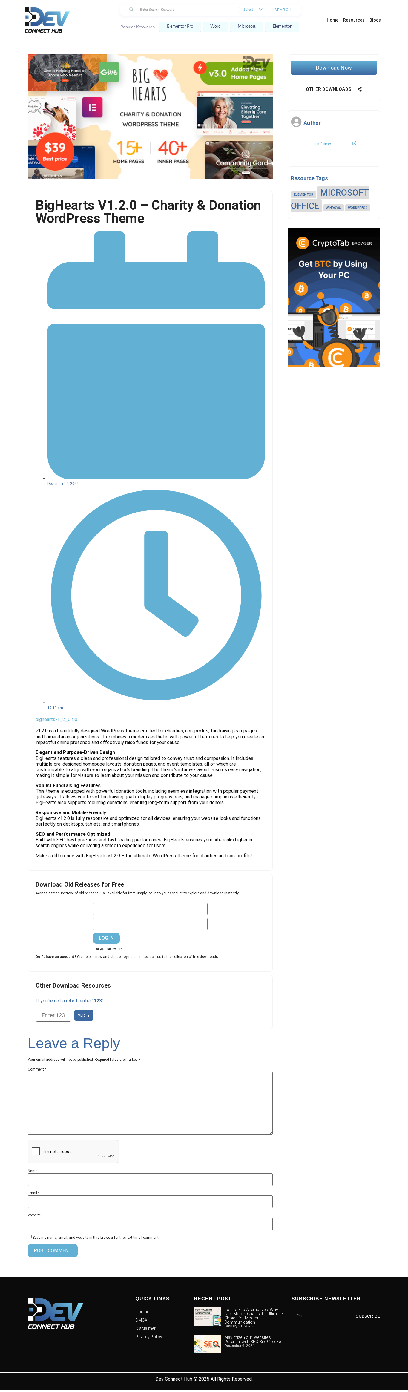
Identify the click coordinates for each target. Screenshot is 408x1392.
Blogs (375, 20)
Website (34, 1215)
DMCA (141, 1320)
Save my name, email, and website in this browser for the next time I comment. (96, 1237)
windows (333, 208)
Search (283, 10)
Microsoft (247, 26)
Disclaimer (146, 1328)
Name (34, 1171)
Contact (143, 1311)
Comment (37, 1069)
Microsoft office (330, 199)
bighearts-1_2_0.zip (56, 719)
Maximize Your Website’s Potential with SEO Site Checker (253, 1339)
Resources (354, 20)
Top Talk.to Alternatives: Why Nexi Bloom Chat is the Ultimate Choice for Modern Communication (253, 1315)
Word (215, 26)
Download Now (334, 68)
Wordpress (357, 208)
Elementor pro (180, 26)
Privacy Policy (149, 1336)
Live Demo (321, 144)
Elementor (282, 26)
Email (33, 1193)
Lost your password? (107, 949)
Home (332, 20)
